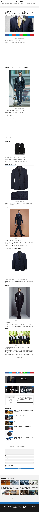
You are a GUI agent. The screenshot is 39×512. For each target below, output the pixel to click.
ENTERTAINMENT (7, 3)
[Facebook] (7, 35)
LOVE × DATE (28, 3)
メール (6, 458)
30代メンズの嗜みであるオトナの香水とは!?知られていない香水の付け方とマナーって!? (23, 411)
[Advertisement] (19, 54)
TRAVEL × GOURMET (19, 4)
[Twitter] (10, 35)
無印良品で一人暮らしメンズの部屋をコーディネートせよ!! (5, 497)
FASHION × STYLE (12, 3)
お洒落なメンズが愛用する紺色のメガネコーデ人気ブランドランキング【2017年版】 (23, 438)
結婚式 (25, 15)
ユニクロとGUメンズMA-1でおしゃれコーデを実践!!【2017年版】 (23, 432)
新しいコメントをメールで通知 (9, 465)
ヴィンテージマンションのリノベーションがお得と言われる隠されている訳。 (14, 498)
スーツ (21, 15)
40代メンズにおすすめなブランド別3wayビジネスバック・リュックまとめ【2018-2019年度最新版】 (24, 487)
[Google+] (14, 35)
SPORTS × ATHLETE (33, 3)
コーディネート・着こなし (18, 15)
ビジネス (23, 15)
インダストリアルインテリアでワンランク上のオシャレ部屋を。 (24, 497)
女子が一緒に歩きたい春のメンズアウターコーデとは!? (22, 426)
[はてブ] (18, 35)
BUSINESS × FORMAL (23, 3)
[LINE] (25, 35)
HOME (3, 3)
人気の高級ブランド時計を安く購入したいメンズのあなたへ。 (23, 415)
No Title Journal (19, 1)
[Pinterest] (32, 35)
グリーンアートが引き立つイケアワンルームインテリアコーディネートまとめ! (33, 487)
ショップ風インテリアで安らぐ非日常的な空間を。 (33, 497)
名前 (6, 455)
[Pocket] (21, 35)
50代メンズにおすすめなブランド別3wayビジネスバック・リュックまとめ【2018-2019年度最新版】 (5, 487)
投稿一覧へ (24, 402)
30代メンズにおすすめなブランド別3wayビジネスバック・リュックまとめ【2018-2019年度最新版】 (14, 487)
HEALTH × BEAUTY (17, 3)
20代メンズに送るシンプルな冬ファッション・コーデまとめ (23, 421)
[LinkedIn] (28, 35)
